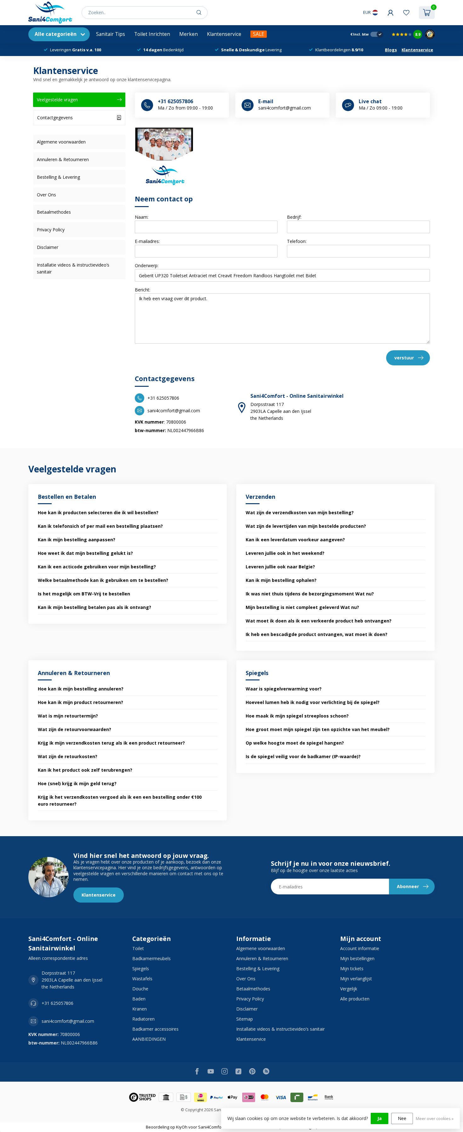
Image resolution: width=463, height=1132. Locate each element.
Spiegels (140, 968)
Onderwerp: (146, 265)
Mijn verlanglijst (356, 979)
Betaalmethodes (54, 212)
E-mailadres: (147, 241)
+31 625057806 (57, 1003)
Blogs (391, 50)
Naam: (141, 217)
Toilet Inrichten (152, 34)
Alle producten (354, 999)
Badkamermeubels (151, 958)
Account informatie (359, 948)
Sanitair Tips (110, 34)
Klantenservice (224, 34)
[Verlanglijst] (406, 12)
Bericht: (142, 290)
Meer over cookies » (435, 1118)
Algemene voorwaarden (61, 142)
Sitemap (244, 1019)
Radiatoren (143, 1019)
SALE (258, 34)
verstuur (404, 358)
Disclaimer (47, 247)
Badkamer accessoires (155, 1029)
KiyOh (181, 1127)
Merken (188, 34)
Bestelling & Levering (58, 177)
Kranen (139, 1009)
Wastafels (142, 979)
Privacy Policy (51, 230)
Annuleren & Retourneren (63, 159)
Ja (379, 1118)
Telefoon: (296, 241)
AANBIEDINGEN (149, 1039)
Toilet (138, 948)
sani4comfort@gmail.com (68, 1021)
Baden (139, 999)
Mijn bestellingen (357, 958)
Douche (140, 989)
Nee (402, 1118)
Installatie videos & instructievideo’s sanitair (73, 268)
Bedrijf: (294, 217)
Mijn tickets (351, 968)
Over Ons (46, 195)
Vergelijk (348, 989)
